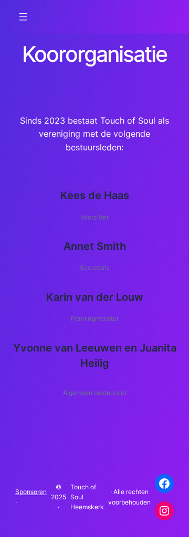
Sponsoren (31, 492)
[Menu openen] (23, 16)
